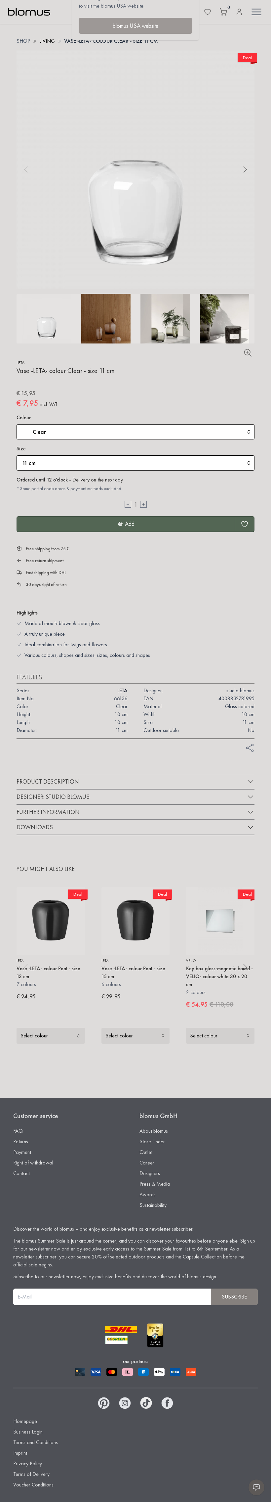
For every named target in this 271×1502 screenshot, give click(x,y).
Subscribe (234, 1296)
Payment (22, 1152)
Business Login (28, 1431)
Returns (20, 1141)
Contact (21, 1173)
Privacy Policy (27, 1463)
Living (47, 40)
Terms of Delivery (31, 1474)
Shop (23, 40)
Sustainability (153, 1205)
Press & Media (154, 1183)
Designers (149, 1173)
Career (146, 1162)
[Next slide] (245, 169)
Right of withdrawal (33, 1162)
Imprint (20, 1452)
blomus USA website (135, 25)
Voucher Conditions (33, 1484)
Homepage (25, 1421)
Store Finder (152, 1141)
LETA (21, 363)
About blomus (153, 1130)
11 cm (29, 463)
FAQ (18, 1130)
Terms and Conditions (35, 1442)
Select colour (34, 1035)
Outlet (145, 1152)
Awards (147, 1194)
